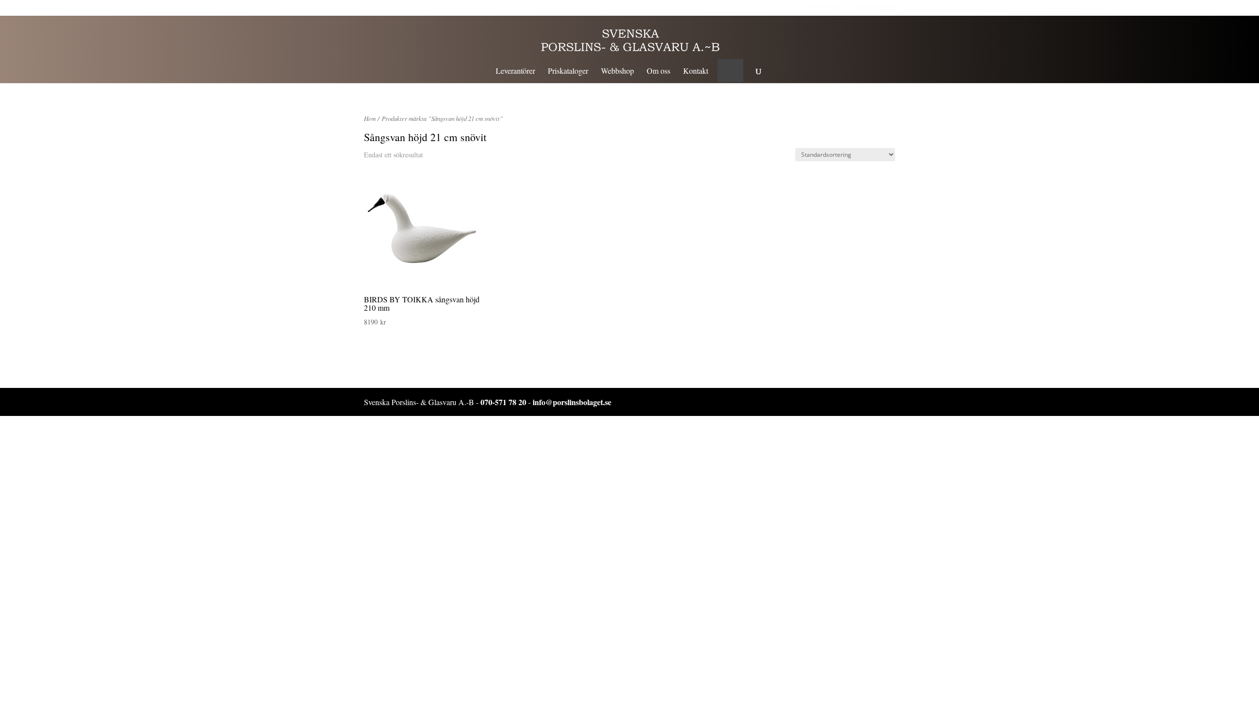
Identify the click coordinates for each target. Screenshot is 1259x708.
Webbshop (617, 71)
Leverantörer (515, 71)
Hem (370, 118)
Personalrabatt (825, 6)
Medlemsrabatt (874, 6)
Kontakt (695, 71)
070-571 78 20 (503, 402)
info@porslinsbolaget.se (572, 402)
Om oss (658, 71)
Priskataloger (568, 71)
